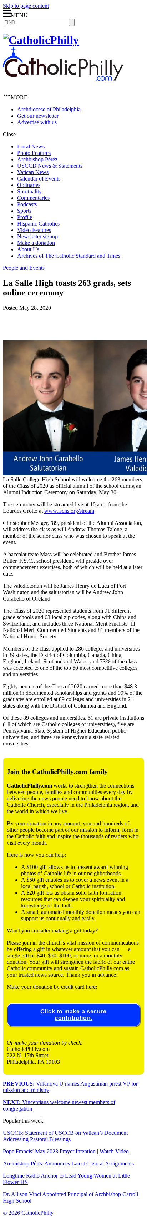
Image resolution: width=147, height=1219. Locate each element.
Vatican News (33, 172)
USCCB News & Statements (49, 166)
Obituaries (28, 185)
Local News (31, 146)
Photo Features (34, 153)
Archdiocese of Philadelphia (49, 109)
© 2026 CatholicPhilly (28, 1213)
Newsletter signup (37, 236)
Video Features (34, 230)
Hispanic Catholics (38, 224)
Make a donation (36, 243)
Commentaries (33, 198)
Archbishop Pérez (37, 159)
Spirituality (29, 191)
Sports (24, 211)
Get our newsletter (38, 116)
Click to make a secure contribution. (73, 1014)
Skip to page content (26, 6)
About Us (28, 249)
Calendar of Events (38, 179)
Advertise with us (37, 122)
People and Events (24, 268)
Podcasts (27, 204)
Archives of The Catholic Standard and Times (68, 256)
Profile (24, 217)
